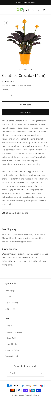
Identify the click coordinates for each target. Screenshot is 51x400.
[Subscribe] (41, 373)
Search (8, 296)
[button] (5, 10)
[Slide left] (20, 70)
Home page (10, 290)
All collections (11, 303)
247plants (21, 395)
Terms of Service (12, 356)
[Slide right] (32, 70)
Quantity (5, 90)
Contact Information (14, 332)
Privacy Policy (11, 338)
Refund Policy (11, 344)
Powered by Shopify (32, 395)
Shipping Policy (12, 350)
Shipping (14, 85)
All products (10, 309)
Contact (8, 326)
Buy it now (25, 112)
